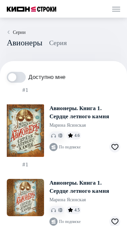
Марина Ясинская (67, 125)
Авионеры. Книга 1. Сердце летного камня (79, 112)
